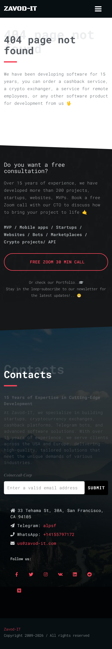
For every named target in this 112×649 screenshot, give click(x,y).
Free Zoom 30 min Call (56, 261)
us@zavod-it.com (36, 543)
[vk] (60, 574)
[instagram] (46, 574)
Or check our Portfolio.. (54, 282)
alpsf (49, 525)
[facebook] (16, 574)
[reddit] (89, 574)
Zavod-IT (12, 629)
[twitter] (31, 574)
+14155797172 (58, 534)
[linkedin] (75, 574)
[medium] (19, 590)
